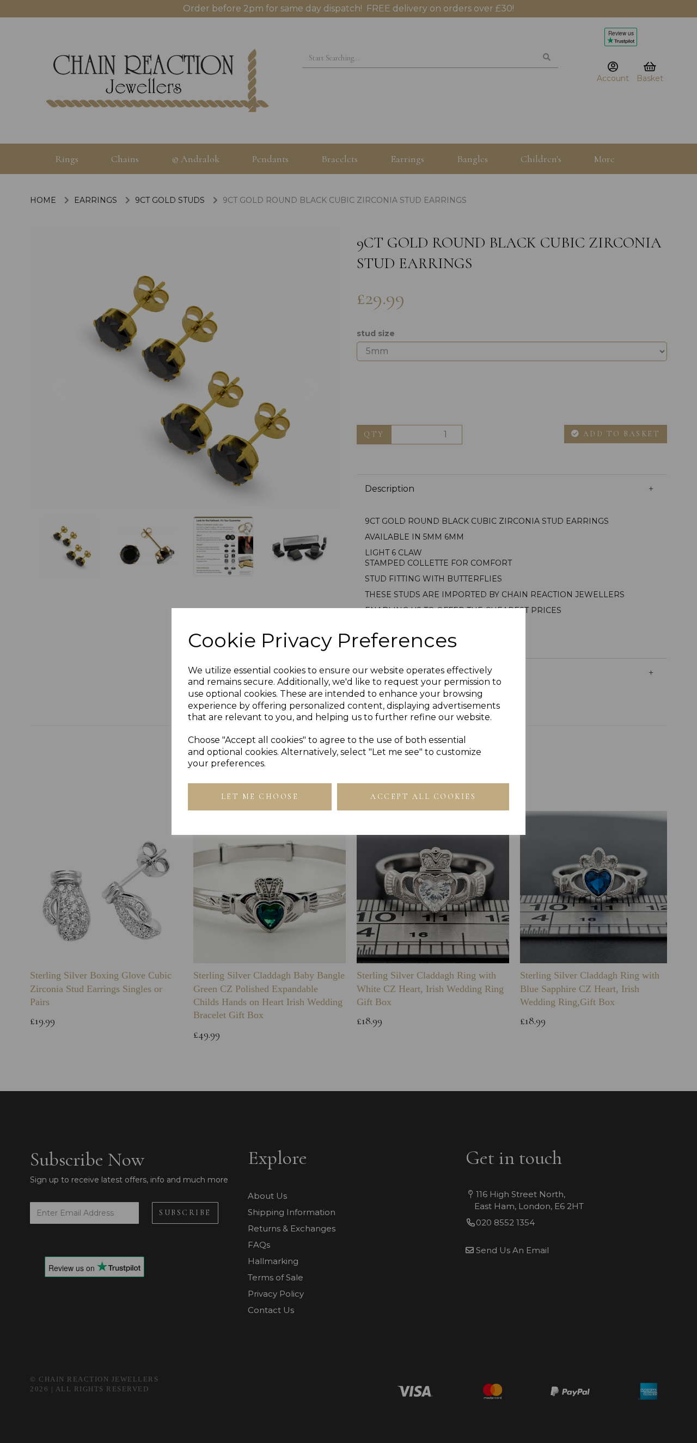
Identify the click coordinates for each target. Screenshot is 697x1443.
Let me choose (260, 796)
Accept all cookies (423, 796)
